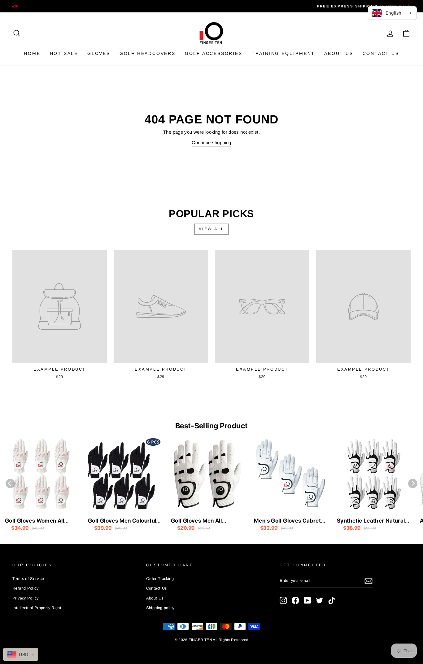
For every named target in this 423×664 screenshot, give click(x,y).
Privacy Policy (25, 598)
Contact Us (381, 53)
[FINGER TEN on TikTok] (331, 600)
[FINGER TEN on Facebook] (295, 600)
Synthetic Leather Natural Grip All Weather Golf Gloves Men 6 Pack (371, 521)
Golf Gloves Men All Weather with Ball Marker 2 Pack (207, 521)
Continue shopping (211, 142)
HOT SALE (64, 53)
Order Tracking (160, 578)
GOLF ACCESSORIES (213, 53)
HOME (32, 53)
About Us (338, 53)
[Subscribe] (368, 581)
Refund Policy (25, 588)
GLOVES (98, 53)
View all (212, 229)
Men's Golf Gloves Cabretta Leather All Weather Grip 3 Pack (290, 521)
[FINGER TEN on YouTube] (307, 600)
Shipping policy (160, 607)
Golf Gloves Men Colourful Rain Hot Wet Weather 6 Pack (122, 521)
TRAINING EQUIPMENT (283, 53)
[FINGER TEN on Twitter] (319, 600)
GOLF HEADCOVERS (148, 53)
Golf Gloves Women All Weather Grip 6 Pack (34, 521)
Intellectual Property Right (36, 607)
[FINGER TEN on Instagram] (283, 600)
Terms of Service (28, 578)
